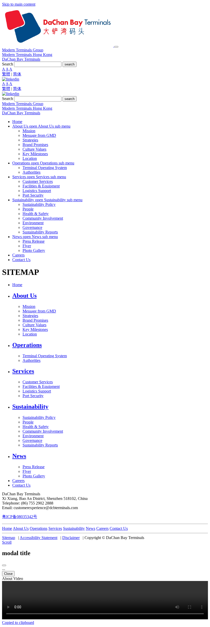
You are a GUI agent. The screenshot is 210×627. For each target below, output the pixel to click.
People (28, 422)
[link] (10, 79)
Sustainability (74, 528)
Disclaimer (71, 537)
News (90, 528)
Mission (29, 306)
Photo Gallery (34, 476)
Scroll (7, 542)
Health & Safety (36, 426)
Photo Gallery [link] (34, 250)
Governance (32, 440)
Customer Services (38, 382)
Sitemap (8, 537)
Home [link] (17, 121)
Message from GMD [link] (39, 135)
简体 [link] (17, 74)
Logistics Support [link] (37, 190)
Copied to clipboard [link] (18, 622)
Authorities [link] (31, 172)
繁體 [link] (6, 74)
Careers (102, 528)
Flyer (27, 471)
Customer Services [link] (38, 181)
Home (7, 528)
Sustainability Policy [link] (39, 204)
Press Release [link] (34, 241)
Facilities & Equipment (41, 386)
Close (8, 574)
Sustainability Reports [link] (40, 232)
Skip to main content (18, 4)
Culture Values (34, 325)
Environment (33, 436)
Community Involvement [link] (43, 218)
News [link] (19, 456)
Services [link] (23, 371)
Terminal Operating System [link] (45, 167)
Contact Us (119, 528)
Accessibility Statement (38, 537)
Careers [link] (18, 255)
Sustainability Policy (39, 417)
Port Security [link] (33, 195)
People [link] (28, 209)
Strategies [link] (30, 140)
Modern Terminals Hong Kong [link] (27, 54)
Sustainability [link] (30, 406)
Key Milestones (35, 329)
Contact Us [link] (21, 259)
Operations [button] (21, 163)
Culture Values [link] (34, 149)
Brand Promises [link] (35, 144)
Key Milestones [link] (35, 154)
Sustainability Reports (40, 445)
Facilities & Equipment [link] (41, 186)
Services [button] (19, 177)
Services (55, 528)
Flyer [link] (27, 246)
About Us (21, 528)
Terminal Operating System (45, 356)
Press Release (34, 467)
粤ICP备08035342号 (19, 516)
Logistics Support (37, 391)
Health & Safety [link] (36, 213)
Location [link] (30, 158)
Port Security (33, 396)
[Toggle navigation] (116, 47)
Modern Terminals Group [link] (22, 50)
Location (30, 334)
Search (7, 64)
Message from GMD (39, 311)
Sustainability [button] (23, 200)
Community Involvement (43, 431)
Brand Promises (35, 320)
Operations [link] (27, 345)
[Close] (4, 565)
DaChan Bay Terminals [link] (21, 59)
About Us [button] (20, 126)
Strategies (30, 316)
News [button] (17, 236)
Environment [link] (33, 223)
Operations (38, 528)
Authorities (31, 360)
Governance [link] (32, 227)
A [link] (3, 69)
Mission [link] (29, 131)
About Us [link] (24, 295)
